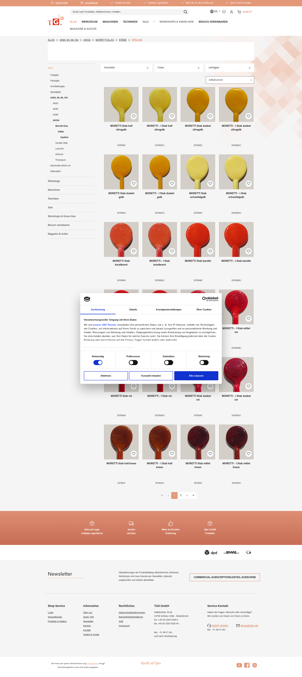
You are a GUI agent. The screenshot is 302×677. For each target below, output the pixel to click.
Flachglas (54, 81)
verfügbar (214, 68)
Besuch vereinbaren (59, 225)
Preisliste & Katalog (57, 622)
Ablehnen (106, 375)
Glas (50, 68)
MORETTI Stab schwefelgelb (198, 195)
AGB (121, 622)
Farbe (161, 68)
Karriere (87, 626)
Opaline (64, 137)
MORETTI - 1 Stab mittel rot (236, 330)
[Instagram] (254, 666)
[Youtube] (239, 666)
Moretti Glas (61, 126)
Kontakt (87, 630)
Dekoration (55, 171)
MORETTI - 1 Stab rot (159, 396)
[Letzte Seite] (193, 495)
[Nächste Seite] (187, 495)
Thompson (60, 160)
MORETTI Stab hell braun (121, 463)
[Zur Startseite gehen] (56, 21)
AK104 (56, 120)
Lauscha (59, 149)
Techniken (53, 199)
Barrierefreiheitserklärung (131, 617)
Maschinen (54, 190)
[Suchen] (185, 12)
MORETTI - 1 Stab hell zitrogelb (159, 128)
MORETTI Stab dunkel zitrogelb (198, 128)
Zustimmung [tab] (98, 309)
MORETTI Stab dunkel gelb (121, 195)
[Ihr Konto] (231, 12)
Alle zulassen (196, 375)
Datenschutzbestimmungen (132, 613)
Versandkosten (55, 617)
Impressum (124, 626)
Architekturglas (57, 87)
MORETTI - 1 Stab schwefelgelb (236, 195)
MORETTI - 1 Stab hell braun (159, 465)
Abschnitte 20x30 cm (60, 166)
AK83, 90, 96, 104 (59, 98)
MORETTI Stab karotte (198, 261)
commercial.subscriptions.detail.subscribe (225, 577)
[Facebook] (247, 666)
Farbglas (54, 75)
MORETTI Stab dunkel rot (198, 398)
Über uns (87, 613)
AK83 (55, 104)
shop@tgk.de (91, 3)
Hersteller (109, 68)
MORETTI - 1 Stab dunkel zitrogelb (236, 128)
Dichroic (59, 154)
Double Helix (61, 143)
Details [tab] (133, 309)
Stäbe (61, 132)
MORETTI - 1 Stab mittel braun (236, 465)
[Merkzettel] (224, 12)
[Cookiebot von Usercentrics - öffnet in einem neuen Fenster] (204, 299)
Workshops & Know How (62, 216)
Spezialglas (55, 92)
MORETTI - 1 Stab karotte (236, 261)
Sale (50, 207)
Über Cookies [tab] (204, 309)
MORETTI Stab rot (121, 396)
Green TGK (88, 617)
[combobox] (126, 12)
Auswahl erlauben (151, 375)
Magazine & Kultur (58, 234)
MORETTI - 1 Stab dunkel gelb (159, 195)
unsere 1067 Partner (105, 324)
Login (50, 613)
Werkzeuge (54, 181)
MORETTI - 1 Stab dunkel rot (236, 398)
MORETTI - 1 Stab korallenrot (159, 263)
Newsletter (88, 622)
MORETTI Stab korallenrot (121, 263)
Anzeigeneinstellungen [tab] (168, 309)
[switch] (133, 362)
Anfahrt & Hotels (91, 635)
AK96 (55, 115)
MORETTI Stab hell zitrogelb (121, 128)
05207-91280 (62, 3)
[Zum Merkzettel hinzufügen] (134, 116)
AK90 (55, 109)
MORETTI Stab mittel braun (198, 465)
